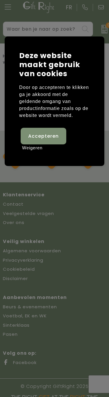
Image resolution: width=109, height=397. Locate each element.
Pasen (10, 334)
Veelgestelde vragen (28, 213)
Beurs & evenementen (30, 307)
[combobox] (41, 29)
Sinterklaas (16, 325)
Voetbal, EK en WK (25, 316)
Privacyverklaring (23, 260)
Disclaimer (15, 278)
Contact (13, 204)
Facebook (24, 362)
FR (69, 7)
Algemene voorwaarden (32, 251)
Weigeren (32, 147)
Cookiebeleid (19, 269)
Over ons (13, 222)
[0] (102, 29)
